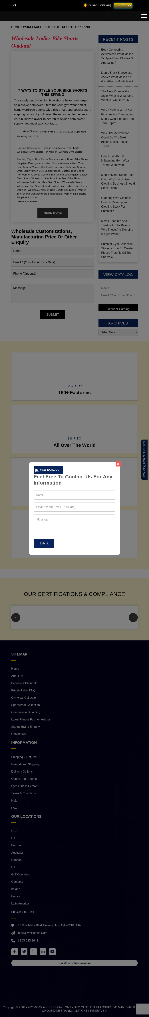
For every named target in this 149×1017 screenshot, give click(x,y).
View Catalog (49, 469)
